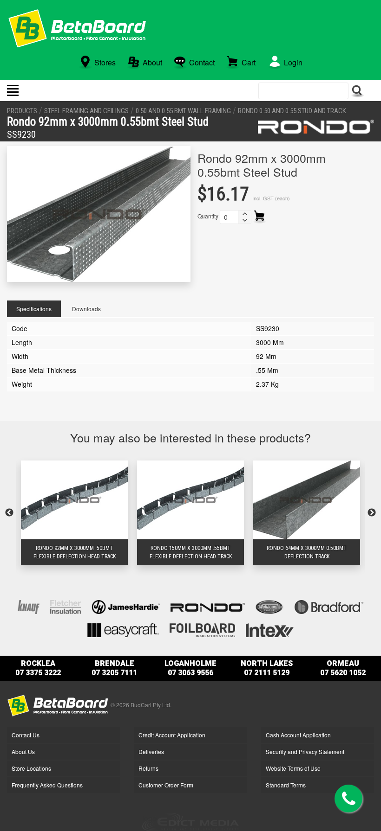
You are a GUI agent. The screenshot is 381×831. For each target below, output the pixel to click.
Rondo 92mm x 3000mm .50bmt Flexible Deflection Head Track (74, 552)
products (22, 111)
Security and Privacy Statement (305, 751)
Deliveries (151, 751)
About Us (23, 751)
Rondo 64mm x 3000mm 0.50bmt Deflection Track (307, 552)
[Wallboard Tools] (270, 606)
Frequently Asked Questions (47, 785)
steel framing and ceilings (86, 111)
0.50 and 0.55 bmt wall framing (183, 111)
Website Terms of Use (293, 768)
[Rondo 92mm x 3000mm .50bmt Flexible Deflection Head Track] (74, 500)
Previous (9, 513)
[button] (244, 214)
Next (371, 513)
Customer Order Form (165, 785)
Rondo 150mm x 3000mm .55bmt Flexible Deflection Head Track (191, 552)
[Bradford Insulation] (329, 606)
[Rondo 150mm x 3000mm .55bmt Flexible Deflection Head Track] (190, 500)
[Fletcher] (65, 606)
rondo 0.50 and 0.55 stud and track (292, 111)
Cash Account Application (298, 735)
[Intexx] (270, 629)
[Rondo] (316, 127)
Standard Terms (286, 785)
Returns (148, 768)
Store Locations (31, 768)
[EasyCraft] (123, 629)
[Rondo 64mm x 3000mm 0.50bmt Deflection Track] (306, 500)
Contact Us (25, 735)
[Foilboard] (202, 629)
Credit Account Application (171, 735)
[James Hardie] (125, 606)
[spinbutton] (229, 217)
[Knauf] (28, 606)
